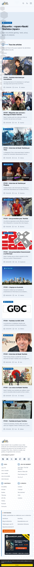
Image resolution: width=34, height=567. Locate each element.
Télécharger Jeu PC (8, 524)
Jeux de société (5, 476)
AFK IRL (3, 498)
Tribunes (3, 495)
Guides (3, 492)
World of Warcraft (22, 471)
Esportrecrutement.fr (8, 527)
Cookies (20, 498)
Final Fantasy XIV (22, 474)
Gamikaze (5, 518)
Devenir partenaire (9, 531)
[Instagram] (28, 459)
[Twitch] (20, 459)
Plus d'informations (8, 562)
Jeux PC (3, 467)
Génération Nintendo (23, 524)
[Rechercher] (23, 3)
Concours (3, 506)
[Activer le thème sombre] (27, 3)
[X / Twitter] (11, 459)
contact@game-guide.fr (7, 454)
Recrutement (21, 492)
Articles (3, 489)
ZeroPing (20, 518)
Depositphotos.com (23, 521)
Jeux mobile (4, 473)
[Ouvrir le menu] (31, 3)
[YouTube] (15, 459)
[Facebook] (24, 459)
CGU (19, 495)
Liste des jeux (5, 479)
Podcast (3, 503)
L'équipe (20, 489)
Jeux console (4, 470)
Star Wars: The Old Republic (23, 468)
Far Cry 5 (20, 477)
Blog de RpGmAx (7, 521)
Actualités (4, 486)
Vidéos (3, 500)
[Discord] (7, 459)
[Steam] (3, 459)
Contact (20, 486)
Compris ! (17, 565)
